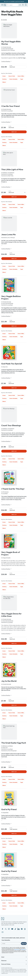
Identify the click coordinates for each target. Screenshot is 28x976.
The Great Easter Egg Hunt (13, 743)
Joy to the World (8, 681)
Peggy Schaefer (6, 558)
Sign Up (24, 943)
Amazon (4, 76)
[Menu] (2, 4)
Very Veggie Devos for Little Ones (11, 614)
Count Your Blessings (11, 425)
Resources (3, 960)
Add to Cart (14, 131)
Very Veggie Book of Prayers (10, 553)
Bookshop (4, 79)
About (2, 957)
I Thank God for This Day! (12, 489)
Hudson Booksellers (13, 79)
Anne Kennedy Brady (8, 48)
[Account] (23, 5)
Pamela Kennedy (7, 47)
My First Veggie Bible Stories (11, 42)
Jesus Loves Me (8, 234)
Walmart (4, 82)
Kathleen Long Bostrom (8, 172)
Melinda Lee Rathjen (8, 746)
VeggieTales (5, 812)
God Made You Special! (11, 363)
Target (21, 79)
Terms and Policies (5, 964)
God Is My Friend (9, 809)
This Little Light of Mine (12, 169)
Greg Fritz (5, 367)
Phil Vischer (6, 492)
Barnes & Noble (12, 76)
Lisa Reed (10, 111)
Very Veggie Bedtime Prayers (11, 297)
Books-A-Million (21, 76)
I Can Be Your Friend (10, 106)
